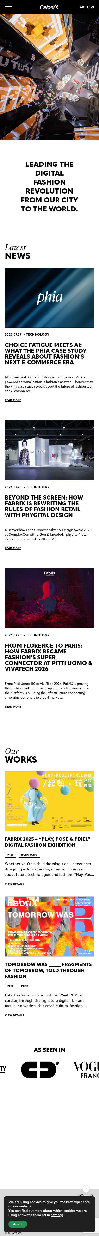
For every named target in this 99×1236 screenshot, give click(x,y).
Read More (13, 400)
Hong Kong (29, 854)
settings (57, 1215)
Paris (24, 986)
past (10, 854)
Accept (17, 1224)
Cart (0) (87, 6)
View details (14, 884)
